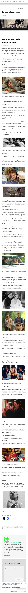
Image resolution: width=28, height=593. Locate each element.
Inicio (3, 28)
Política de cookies (16, 587)
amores (7, 527)
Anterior (17, 33)
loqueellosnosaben (19, 527)
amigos (3, 527)
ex (12, 527)
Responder (7, 555)
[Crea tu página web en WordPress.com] (14, 1)
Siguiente (23, 33)
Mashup (16, 526)
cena (10, 527)
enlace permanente (9, 528)
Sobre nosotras (10, 28)
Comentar (19, 579)
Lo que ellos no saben (11, 12)
